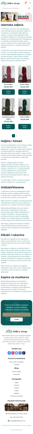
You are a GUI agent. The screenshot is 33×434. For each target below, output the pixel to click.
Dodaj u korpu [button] (8, 92)
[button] (30, 3)
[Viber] (20, 352)
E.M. (21, 430)
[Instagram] (12, 352)
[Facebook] (9, 352)
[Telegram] (16, 352)
